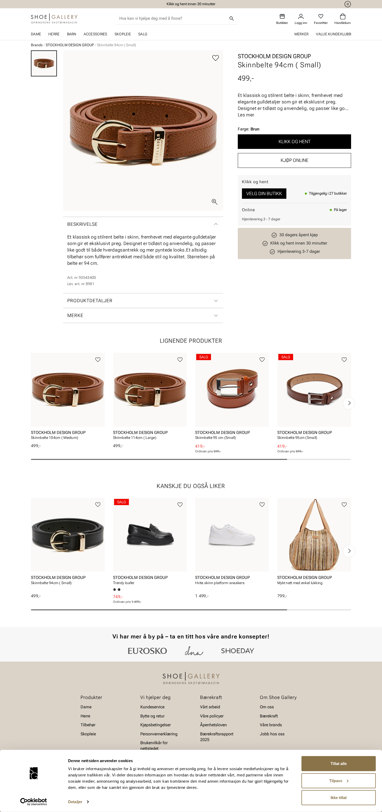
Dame (36, 34)
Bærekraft (269, 716)
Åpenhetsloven (213, 724)
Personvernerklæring (158, 733)
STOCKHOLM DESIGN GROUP (70, 45)
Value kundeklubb (333, 34)
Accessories (95, 34)
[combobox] (172, 18)
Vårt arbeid (210, 706)
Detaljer (75, 802)
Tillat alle (339, 763)
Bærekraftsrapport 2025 (216, 736)
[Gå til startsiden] (54, 18)
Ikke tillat (339, 797)
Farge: (248, 129)
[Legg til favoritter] (215, 58)
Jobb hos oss (272, 733)
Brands (37, 45)
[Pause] (347, 4)
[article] (68, 398)
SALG (142, 34)
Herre (54, 34)
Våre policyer (211, 716)
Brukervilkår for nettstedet (154, 745)
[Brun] (119, 589)
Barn (71, 34)
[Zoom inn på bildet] (214, 201)
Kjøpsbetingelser (155, 724)
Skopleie (123, 34)
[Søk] (232, 18)
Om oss (267, 706)
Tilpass (335, 780)
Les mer (246, 114)
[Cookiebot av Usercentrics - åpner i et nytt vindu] (33, 802)
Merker (301, 34)
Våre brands (271, 724)
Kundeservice (152, 706)
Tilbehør (88, 724)
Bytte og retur (152, 716)
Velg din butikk (264, 193)
